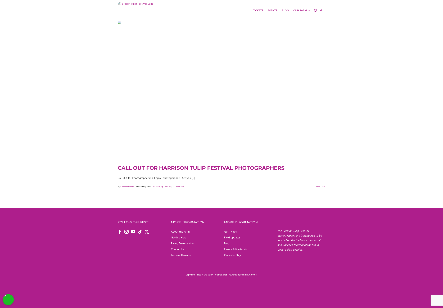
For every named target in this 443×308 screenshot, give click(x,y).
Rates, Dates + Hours (183, 243)
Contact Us (177, 249)
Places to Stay (232, 255)
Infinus (243, 275)
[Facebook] (120, 232)
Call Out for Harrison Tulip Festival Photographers (201, 168)
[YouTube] (133, 232)
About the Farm (180, 232)
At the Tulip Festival (162, 187)
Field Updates (232, 237)
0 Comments (178, 187)
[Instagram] (126, 232)
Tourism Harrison (181, 255)
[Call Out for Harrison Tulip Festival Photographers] (221, 90)
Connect (253, 275)
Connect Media (127, 187)
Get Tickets (231, 232)
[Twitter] (147, 232)
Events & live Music (235, 249)
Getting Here (178, 237)
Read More (320, 187)
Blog (226, 243)
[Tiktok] (140, 232)
